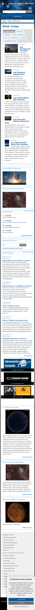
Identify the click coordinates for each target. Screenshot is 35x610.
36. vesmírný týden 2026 (11, 407)
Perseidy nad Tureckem (25, 50)
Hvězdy (6, 574)
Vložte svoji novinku (28, 252)
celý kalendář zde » (26, 235)
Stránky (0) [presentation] (20, 31)
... (23, 66)
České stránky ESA (9, 547)
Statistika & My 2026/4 (16, 307)
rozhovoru (9, 311)
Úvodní (4, 21)
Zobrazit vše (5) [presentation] (9, 31)
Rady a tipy (7, 561)
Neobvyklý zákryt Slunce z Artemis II (14, 338)
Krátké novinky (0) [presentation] (18, 35)
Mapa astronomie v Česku (11, 566)
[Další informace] (17, 422)
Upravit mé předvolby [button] (21, 606)
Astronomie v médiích (9, 563)
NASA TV (6, 550)
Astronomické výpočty (9, 558)
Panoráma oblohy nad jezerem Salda (17, 121)
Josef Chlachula (6, 304)
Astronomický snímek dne (12, 168)
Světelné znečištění (9, 555)
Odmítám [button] (21, 603)
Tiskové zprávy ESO (9, 545)
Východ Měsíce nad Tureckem (21, 99)
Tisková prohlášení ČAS (10, 537)
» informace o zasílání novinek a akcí (12, 248)
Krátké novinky (8, 253)
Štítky (9, 21)
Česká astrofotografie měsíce (13, 189)
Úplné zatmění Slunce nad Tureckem (19, 144)
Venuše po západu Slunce (19, 73)
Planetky (6, 579)
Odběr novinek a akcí (10, 240)
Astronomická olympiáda (10, 542)
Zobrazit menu (17, 16)
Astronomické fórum (9, 568)
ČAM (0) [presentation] (23, 38)
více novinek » (28, 356)
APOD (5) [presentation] (15, 38)
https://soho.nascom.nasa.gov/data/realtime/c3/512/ (17, 331)
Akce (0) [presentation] (7, 38)
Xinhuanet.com (8, 278)
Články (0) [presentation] (7, 35)
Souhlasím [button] (21, 599)
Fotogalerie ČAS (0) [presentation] (10, 41)
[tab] (9, 31)
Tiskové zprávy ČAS (9, 540)
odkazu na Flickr (22, 351)
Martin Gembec (6, 258)
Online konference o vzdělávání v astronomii (17, 286)
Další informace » (27, 457)
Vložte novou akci (28, 210)
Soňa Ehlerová (6, 284)
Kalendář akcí (7, 212)
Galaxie (6, 576)
